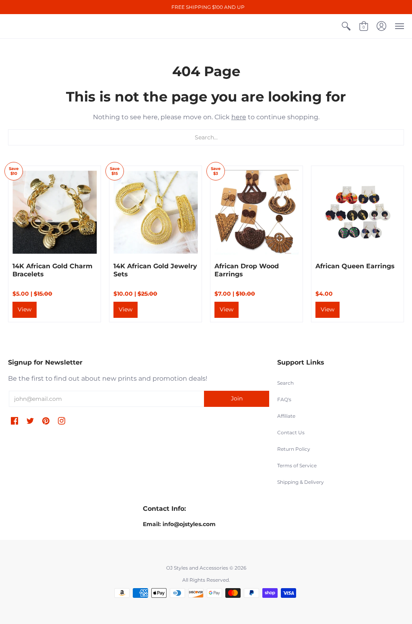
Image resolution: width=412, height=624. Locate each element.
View (24, 309)
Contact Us (291, 432)
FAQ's (284, 399)
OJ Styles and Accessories (197, 568)
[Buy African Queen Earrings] (357, 212)
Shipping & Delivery (300, 482)
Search (285, 383)
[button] (346, 26)
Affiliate (286, 416)
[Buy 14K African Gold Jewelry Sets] (155, 212)
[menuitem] (346, 26)
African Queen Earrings (355, 266)
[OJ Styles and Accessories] (16, 26)
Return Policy (293, 449)
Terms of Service (297, 465)
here (238, 117)
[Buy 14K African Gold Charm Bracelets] (54, 212)
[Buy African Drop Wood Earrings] (256, 212)
